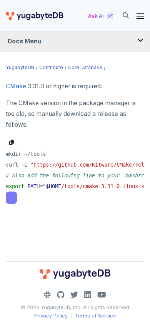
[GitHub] (60, 294)
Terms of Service (95, 315)
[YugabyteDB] (34, 16)
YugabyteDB (20, 67)
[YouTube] (101, 294)
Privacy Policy (51, 315)
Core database (85, 67)
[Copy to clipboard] (11, 142)
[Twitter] (74, 294)
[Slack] (47, 294)
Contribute (51, 67)
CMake (16, 86)
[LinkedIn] (87, 294)
